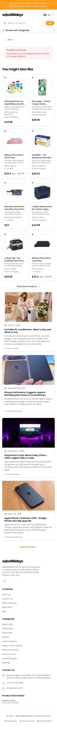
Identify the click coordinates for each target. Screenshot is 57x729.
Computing (7, 628)
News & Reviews (9, 603)
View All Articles (27, 547)
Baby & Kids (7, 624)
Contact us (7, 598)
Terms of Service (27, 721)
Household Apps (9, 658)
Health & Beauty (9, 641)
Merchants (7, 607)
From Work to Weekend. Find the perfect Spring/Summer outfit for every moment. (28, 4)
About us (6, 594)
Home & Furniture (10, 650)
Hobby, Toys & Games (12, 645)
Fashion (5, 637)
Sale (4, 611)
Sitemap (6, 662)
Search (50, 23)
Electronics (7, 632)
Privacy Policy (10, 721)
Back (10, 39)
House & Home (9, 654)
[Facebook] (4, 580)
